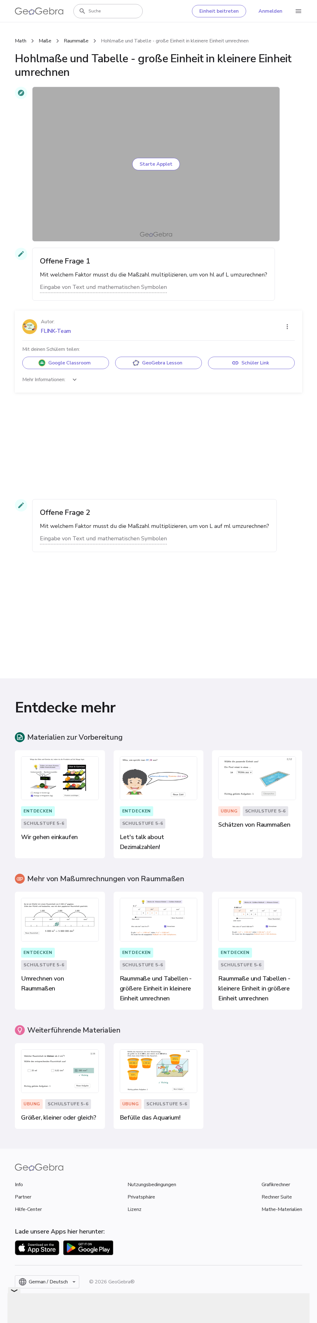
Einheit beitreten (219, 11)
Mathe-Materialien (282, 1209)
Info (19, 1184)
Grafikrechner (276, 1184)
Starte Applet (156, 164)
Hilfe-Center (28, 1209)
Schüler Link (255, 362)
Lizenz (134, 1209)
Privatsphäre (141, 1197)
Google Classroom (69, 362)
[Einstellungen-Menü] (287, 326)
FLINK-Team (56, 331)
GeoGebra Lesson (162, 362)
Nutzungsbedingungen (152, 1184)
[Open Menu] (298, 11)
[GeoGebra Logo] (39, 11)
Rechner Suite (277, 1197)
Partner (23, 1197)
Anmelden (270, 11)
